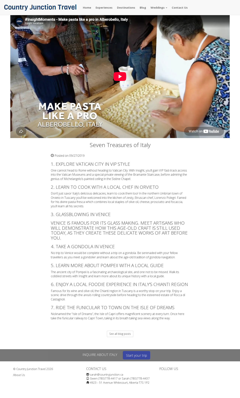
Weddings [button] (158, 7)
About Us (19, 375)
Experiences (104, 7)
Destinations (126, 7)
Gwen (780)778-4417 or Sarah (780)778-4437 (120, 378)
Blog (143, 7)
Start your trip (136, 355)
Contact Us (180, 7)
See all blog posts (120, 334)
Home (87, 7)
